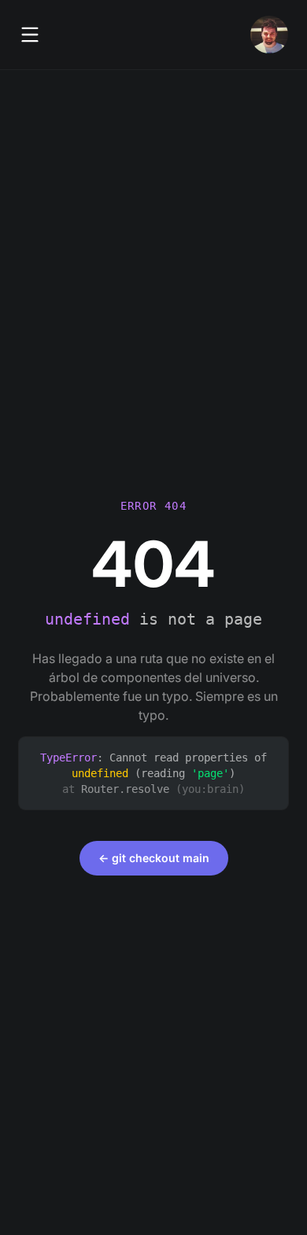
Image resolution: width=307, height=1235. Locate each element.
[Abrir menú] (30, 35)
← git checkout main (153, 857)
